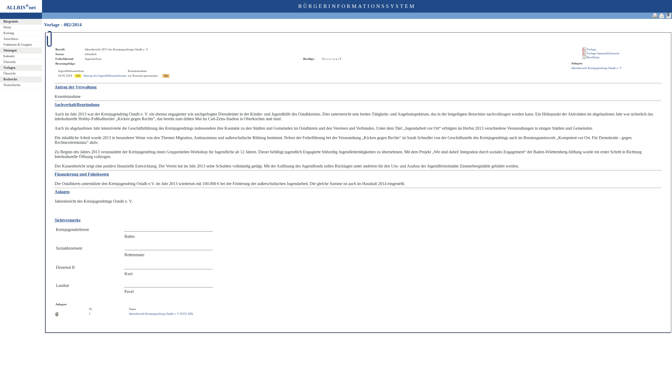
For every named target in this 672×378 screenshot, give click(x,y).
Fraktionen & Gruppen (17, 44)
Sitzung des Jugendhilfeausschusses (104, 75)
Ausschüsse (10, 39)
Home (7, 27)
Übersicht (9, 62)
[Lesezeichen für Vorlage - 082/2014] (668, 16)
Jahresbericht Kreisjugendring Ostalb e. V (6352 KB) (161, 313)
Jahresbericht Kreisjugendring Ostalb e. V (596, 68)
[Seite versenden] (662, 16)
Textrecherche (11, 85)
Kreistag (8, 33)
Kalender (9, 56)
